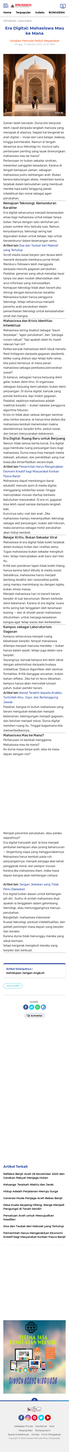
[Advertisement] (34, 791)
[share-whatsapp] (37, 1007)
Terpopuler (23, 12)
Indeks (39, 12)
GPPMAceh (9, 20)
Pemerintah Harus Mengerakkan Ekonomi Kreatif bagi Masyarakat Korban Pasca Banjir (33, 471)
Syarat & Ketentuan (18, 1434)
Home (7, 12)
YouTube (50, 1422)
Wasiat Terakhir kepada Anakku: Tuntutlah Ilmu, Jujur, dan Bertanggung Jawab (32, 697)
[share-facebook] (25, 1007)
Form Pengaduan (51, 1434)
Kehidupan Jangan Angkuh (25, 973)
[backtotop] (34, 1401)
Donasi (35, 1434)
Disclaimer (41, 1426)
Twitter (42, 1422)
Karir (52, 1426)
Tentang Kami (42, 1430)
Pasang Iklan (26, 1430)
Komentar (36, 1015)
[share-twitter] (31, 1007)
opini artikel (12, 985)
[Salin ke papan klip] (43, 1007)
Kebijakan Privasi (23, 1426)
